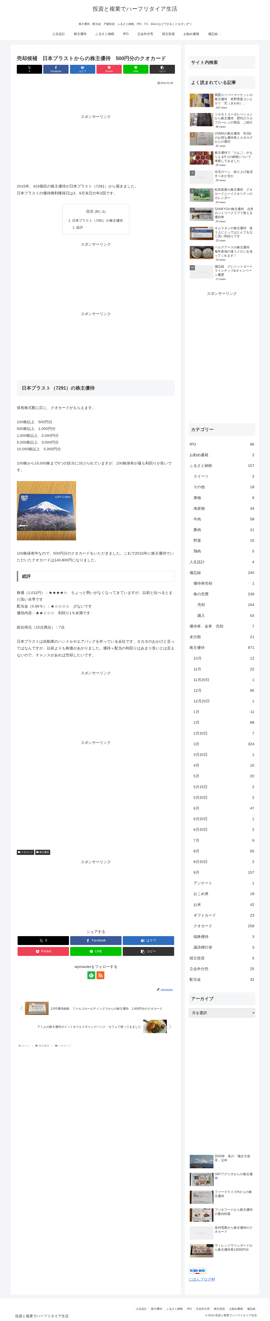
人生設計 (141, 1308)
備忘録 (251, 1308)
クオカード (27, 852)
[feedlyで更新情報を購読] (91, 975)
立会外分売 (203, 1308)
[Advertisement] (96, 97)
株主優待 (44, 852)
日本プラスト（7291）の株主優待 (97, 220)
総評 (79, 227)
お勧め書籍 (236, 1308)
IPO (189, 1308)
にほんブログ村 (202, 1279)
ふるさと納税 (174, 1308)
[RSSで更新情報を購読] (100, 975)
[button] (162, 69)
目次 (90, 211)
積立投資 (219, 1308)
